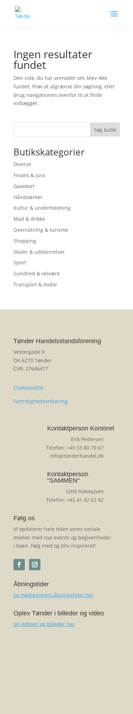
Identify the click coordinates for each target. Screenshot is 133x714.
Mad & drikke (29, 218)
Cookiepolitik (28, 387)
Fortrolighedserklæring (40, 401)
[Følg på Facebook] (19, 564)
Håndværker (28, 197)
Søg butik (105, 129)
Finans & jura (29, 175)
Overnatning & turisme (40, 229)
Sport (19, 262)
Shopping (24, 240)
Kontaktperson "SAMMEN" (67, 477)
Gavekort (23, 186)
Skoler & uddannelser (39, 251)
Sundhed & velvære (36, 273)
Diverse (22, 164)
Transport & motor (35, 284)
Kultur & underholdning (42, 207)
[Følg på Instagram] (34, 564)
